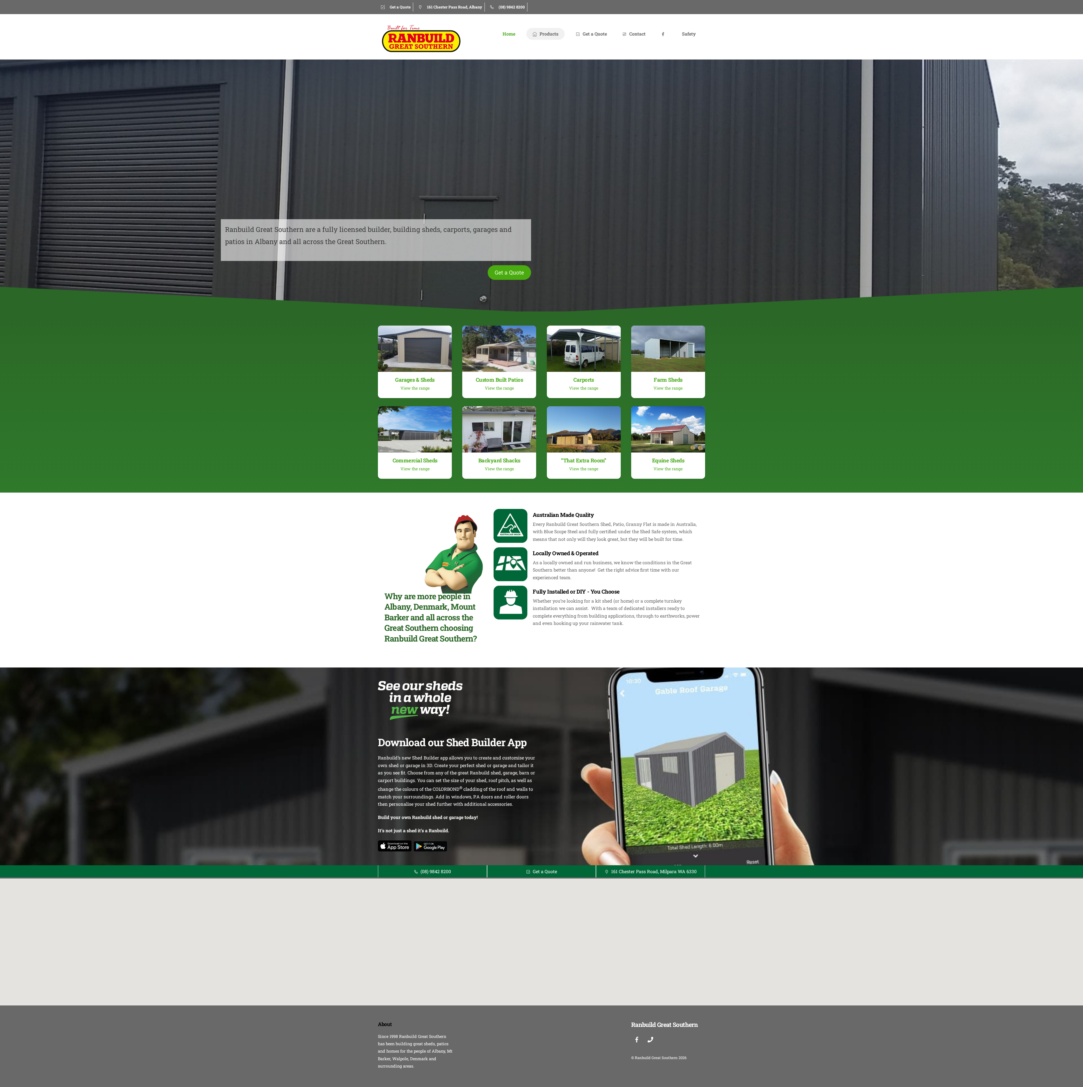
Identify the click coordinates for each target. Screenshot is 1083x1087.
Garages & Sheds (415, 379)
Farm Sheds (668, 379)
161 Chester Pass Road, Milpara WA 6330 (654, 871)
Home (509, 34)
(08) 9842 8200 (436, 871)
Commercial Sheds (415, 460)
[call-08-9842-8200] (650, 1038)
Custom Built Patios (499, 379)
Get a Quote (594, 34)
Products (548, 34)
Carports (583, 379)
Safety (689, 34)
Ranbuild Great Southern (656, 1057)
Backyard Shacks (499, 460)
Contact (637, 34)
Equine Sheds (668, 460)
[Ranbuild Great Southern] (420, 51)
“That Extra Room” (583, 460)
